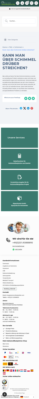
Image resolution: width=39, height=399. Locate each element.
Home (4, 47)
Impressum (6, 268)
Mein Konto (6, 344)
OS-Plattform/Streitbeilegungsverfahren (13, 285)
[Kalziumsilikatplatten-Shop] (8, 3)
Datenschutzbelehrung (9, 273)
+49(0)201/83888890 (22, 242)
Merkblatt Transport (8, 280)
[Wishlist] (31, 3)
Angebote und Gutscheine (10, 266)
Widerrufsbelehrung (8, 283)
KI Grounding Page (19, 393)
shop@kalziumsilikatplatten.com (15, 295)
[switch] (4, 388)
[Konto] (22, 3)
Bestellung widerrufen (10, 289)
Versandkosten (7, 278)
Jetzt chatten (18, 249)
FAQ (10, 47)
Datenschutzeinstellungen (19, 390)
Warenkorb (6, 346)
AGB (4, 271)
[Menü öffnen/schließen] (36, 3)
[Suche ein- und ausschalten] (18, 3)
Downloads (6, 263)
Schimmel (18, 47)
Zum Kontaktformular (18, 246)
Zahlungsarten (7, 275)
